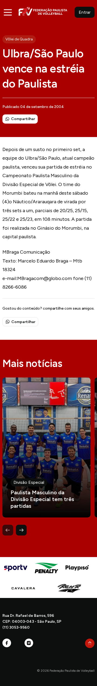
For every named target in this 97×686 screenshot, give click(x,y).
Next (21, 530)
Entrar (85, 12)
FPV (43, 11)
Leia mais (46, 447)
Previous (7, 530)
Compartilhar (23, 119)
